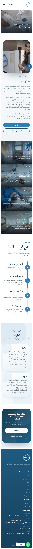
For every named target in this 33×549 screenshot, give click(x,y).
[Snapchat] (19, 471)
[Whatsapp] (28, 544)
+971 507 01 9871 (11, 523)
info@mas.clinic (25, 528)
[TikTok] (24, 471)
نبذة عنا (28, 482)
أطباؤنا (28, 489)
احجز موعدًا (16, 125)
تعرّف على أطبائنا (16, 131)
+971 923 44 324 (16, 521)
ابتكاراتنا (28, 492)
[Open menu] (4, 4)
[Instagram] (28, 471)
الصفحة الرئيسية (25, 479)
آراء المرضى (27, 503)
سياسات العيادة (26, 506)
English (11, 4)
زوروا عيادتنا (27, 496)
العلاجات (28, 486)
